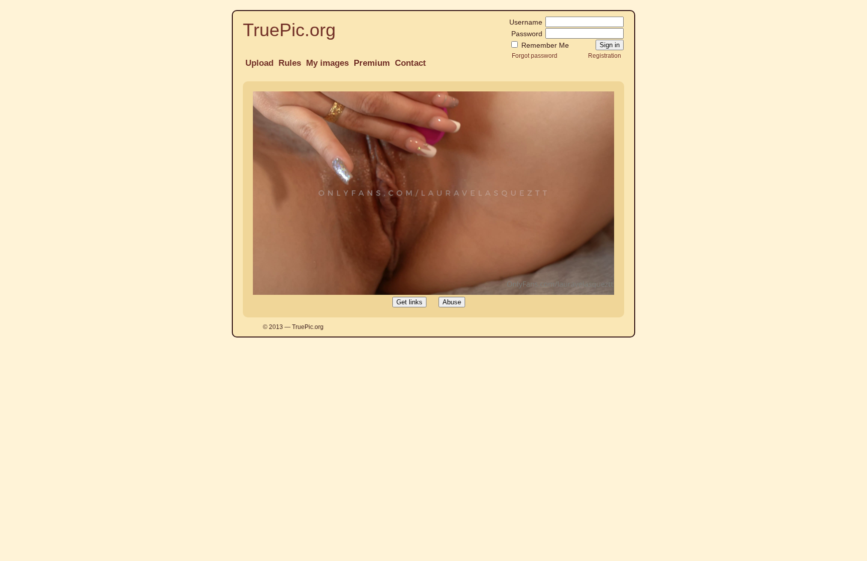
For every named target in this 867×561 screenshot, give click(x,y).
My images (327, 63)
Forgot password (534, 55)
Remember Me (544, 45)
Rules (289, 63)
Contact (410, 63)
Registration (604, 55)
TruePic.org (289, 30)
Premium (372, 63)
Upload (259, 63)
